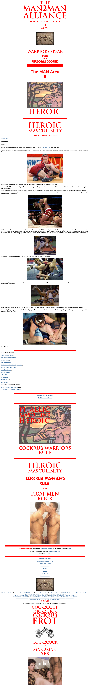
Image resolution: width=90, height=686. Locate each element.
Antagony (58, 592)
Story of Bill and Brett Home (57, 598)
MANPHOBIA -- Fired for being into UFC (11, 365)
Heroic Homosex (45, 566)
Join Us (42, 599)
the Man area (4, 377)
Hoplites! (38, 596)
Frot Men (45, 568)
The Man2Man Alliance (46, 548)
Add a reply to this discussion (45, 395)
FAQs (46, 553)
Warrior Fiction (43, 594)
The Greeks (32, 596)
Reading (75, 596)
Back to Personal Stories (45, 398)
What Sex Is (45, 595)
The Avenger (52, 592)
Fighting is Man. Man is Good (9, 367)
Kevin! (32, 592)
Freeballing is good (6, 370)
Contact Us (48, 599)
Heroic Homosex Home (22, 598)
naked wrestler (5, 138)
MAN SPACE (4, 382)
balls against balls (6, 362)
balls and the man (5, 375)
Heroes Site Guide (19, 595)
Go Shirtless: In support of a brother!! (11, 389)
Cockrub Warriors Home (35, 598)
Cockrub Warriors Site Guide (45, 561)
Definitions (33, 599)
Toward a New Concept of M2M (33, 595)
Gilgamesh (25, 596)
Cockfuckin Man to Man (7, 355)
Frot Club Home (70, 598)
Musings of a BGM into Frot (76, 592)
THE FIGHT (27, 592)
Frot (69, 548)
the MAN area (46, 147)
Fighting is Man (5, 360)
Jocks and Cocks (17, 596)
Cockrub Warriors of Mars (41, 592)
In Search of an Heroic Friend (56, 595)
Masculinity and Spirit (70, 595)
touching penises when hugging (9, 387)
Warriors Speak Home (45, 558)
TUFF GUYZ (65, 592)
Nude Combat (54, 596)
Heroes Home (45, 598)
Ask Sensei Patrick (34, 594)
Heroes (45, 571)
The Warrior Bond (45, 596)
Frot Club (45, 573)
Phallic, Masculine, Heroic (65, 596)
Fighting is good (5, 372)
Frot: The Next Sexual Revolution (56, 594)
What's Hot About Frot (54, 551)
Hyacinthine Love (18, 592)
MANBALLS (4, 379)
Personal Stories (45, 576)
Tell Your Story (56, 599)
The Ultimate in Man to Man (8, 357)
